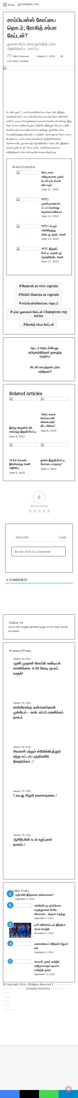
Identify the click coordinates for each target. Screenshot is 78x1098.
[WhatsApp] (4, 1030)
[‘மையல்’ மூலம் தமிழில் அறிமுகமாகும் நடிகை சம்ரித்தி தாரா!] (20, 962)
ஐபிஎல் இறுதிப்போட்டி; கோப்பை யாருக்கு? (53, 462)
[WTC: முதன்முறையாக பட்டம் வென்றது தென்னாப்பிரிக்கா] (27, 200)
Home (7, 992)
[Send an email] (31, 56)
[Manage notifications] (68, 1089)
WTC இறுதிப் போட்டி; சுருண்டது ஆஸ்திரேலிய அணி (52, 253)
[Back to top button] (1, 1042)
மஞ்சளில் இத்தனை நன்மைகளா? (34, 895)
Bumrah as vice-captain (40, 286)
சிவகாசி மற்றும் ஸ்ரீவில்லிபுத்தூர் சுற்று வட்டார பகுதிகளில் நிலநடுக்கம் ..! (37, 756)
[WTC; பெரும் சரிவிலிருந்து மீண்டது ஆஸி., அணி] (27, 227)
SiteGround (58, 988)
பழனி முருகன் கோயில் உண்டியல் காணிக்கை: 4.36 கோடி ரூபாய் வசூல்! (37, 668)
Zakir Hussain (20, 56)
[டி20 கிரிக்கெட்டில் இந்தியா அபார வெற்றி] (20, 936)
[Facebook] (4, 1013)
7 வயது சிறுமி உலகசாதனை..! (35, 795)
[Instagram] (4, 1026)
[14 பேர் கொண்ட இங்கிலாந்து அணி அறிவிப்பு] (23, 445)
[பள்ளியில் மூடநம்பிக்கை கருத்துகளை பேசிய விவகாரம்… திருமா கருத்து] (20, 906)
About (7, 996)
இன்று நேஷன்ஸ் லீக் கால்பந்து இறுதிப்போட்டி (22, 429)
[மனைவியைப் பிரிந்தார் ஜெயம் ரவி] (20, 944)
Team (6, 1001)
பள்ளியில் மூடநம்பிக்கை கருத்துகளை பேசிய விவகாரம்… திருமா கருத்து (49, 910)
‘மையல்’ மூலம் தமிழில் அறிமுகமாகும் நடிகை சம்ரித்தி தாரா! (46, 966)
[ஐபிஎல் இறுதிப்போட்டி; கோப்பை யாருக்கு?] (55, 445)
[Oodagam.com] (28, 4)
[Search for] (73, 5)
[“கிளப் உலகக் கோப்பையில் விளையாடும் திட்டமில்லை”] (55, 399)
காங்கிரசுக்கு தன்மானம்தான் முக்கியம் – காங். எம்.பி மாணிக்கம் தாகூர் (38, 712)
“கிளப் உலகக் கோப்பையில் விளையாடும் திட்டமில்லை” (48, 420)
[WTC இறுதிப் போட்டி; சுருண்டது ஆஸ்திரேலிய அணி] (27, 249)
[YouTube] (4, 1022)
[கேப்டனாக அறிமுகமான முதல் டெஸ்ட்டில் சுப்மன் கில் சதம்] (27, 173)
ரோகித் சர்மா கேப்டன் (40, 324)
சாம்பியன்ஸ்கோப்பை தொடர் (40, 303)
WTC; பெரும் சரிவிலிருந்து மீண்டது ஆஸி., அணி (53, 230)
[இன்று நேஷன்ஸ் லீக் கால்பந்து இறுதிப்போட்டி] (23, 399)
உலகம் (6, 1005)
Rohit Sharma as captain (40, 295)
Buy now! (8, 1009)
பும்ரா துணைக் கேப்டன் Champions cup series (40, 314)
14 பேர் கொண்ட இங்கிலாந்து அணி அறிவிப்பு (19, 464)
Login (62, 537)
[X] (4, 1017)
